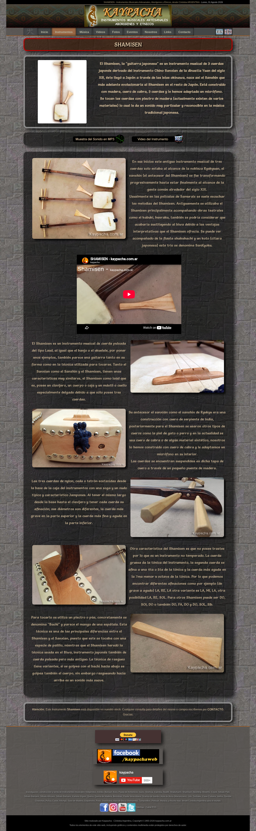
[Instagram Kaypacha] (113, 807)
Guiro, (142, 792)
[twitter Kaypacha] (131, 807)
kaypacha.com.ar (163, 821)
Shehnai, (149, 792)
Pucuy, (49, 801)
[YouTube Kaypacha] (122, 807)
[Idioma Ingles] (228, 32)
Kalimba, (158, 792)
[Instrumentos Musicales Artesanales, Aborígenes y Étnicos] (128, 26)
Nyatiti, (166, 792)
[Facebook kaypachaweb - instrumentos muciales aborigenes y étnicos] (128, 767)
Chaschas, (40, 801)
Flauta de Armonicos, (129, 792)
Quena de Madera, (104, 796)
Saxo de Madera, (76, 801)
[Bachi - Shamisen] (177, 673)
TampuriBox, (145, 801)
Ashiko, (101, 792)
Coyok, (214, 792)
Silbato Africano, (48, 796)
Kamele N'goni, (79, 796)
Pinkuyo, (156, 801)
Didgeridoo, (91, 792)
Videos (100, 32)
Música (84, 32)
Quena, (91, 796)
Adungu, (63, 801)
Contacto (184, 32)
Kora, (116, 792)
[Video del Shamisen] (157, 143)
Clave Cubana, (209, 796)
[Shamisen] (79, 240)
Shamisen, (188, 792)
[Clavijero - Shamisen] (177, 538)
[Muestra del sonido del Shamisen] (98, 143)
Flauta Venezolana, (132, 796)
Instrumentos (64, 32)
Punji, (99, 801)
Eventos (132, 32)
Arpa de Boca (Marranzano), (174, 796)
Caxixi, (55, 801)
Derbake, (197, 796)
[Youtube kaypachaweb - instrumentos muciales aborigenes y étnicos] (128, 787)
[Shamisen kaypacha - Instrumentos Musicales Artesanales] (62, 122)
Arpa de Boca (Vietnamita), (126, 801)
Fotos (116, 32)
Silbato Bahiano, (32, 796)
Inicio (44, 32)
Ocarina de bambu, (151, 796)
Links (167, 32)
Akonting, (197, 792)
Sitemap (140, 807)
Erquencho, (90, 801)
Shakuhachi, (176, 792)
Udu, (190, 796)
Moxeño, (206, 792)
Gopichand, (107, 801)
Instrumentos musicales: (74, 792)
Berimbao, (118, 796)
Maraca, (164, 801)
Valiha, (220, 796)
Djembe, (228, 796)
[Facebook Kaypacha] (104, 807)
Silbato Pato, (224, 792)
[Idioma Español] (219, 32)
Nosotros (151, 32)
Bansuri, (109, 792)
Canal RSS (151, 807)
